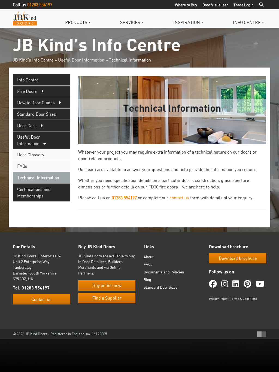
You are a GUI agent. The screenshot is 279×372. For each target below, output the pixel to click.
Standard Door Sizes (36, 114)
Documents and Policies (164, 272)
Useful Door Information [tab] (28, 140)
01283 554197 (39, 4)
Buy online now (107, 285)
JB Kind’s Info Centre (33, 60)
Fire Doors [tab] (27, 91)
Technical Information (38, 177)
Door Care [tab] (27, 125)
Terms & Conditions (243, 299)
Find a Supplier (107, 298)
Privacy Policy (218, 299)
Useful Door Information (81, 60)
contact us (179, 197)
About (149, 256)
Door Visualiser (215, 4)
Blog (147, 279)
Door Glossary (30, 154)
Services (130, 22)
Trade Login (243, 4)
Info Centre (247, 22)
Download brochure (238, 258)
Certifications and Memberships (34, 193)
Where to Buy (186, 4)
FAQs (22, 166)
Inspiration (186, 22)
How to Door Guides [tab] (36, 102)
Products (76, 22)
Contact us (41, 299)
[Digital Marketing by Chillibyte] (261, 334)
